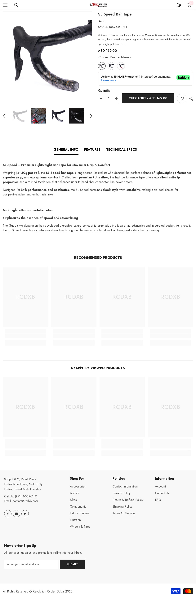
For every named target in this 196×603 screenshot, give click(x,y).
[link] (25, 336)
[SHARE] (189, 98)
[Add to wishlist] (181, 98)
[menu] (5, 4)
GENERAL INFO (66, 149)
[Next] (91, 116)
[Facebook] (7, 513)
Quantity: (104, 90)
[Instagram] (16, 513)
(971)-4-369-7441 (26, 496)
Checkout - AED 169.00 (148, 98)
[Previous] (4, 116)
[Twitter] (25, 513)
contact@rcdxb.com (25, 501)
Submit (72, 564)
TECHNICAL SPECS (121, 149)
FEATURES (92, 149)
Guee (101, 21)
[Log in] (178, 4)
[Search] (16, 5)
